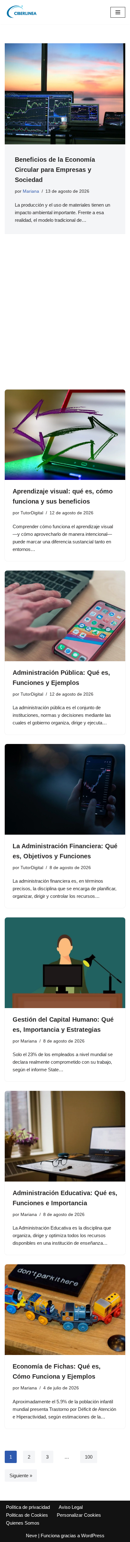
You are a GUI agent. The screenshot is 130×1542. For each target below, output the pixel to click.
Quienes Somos (22, 1523)
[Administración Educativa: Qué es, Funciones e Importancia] (65, 1136)
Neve (31, 1535)
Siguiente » (20, 1475)
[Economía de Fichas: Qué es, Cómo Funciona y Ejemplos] (65, 1309)
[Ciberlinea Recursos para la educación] (24, 12)
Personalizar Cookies (79, 1515)
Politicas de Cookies (27, 1515)
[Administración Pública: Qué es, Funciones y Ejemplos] (65, 616)
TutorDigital (32, 513)
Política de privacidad (28, 1507)
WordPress (92, 1535)
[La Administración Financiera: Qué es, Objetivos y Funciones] (65, 789)
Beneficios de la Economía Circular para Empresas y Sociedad (55, 169)
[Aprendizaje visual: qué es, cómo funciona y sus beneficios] (65, 435)
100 (88, 1457)
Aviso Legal (71, 1507)
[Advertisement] (65, 321)
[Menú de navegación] (117, 12)
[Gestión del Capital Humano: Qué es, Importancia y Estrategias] (65, 962)
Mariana (31, 191)
